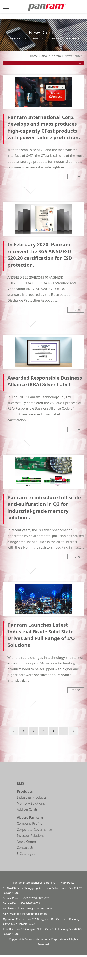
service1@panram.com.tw (36, 908)
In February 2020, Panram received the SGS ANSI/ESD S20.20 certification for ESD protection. (39, 254)
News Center (26, 841)
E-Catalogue (26, 853)
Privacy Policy (66, 882)
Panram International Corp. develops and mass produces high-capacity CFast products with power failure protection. (43, 127)
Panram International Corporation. (45, 8)
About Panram (51, 56)
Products (25, 791)
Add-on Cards (27, 809)
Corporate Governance (34, 829)
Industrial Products (31, 797)
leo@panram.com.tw (34, 914)
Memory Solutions (31, 803)
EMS (20, 783)
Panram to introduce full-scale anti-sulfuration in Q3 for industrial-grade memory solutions (44, 507)
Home (34, 56)
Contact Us (25, 847)
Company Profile (29, 823)
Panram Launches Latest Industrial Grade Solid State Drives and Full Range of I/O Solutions (41, 634)
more (76, 176)
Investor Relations (31, 835)
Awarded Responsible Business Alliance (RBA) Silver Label (44, 381)
